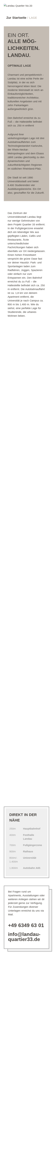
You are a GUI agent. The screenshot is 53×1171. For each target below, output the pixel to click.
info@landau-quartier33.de (24, 937)
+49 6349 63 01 (26, 925)
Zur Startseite (16, 17)
